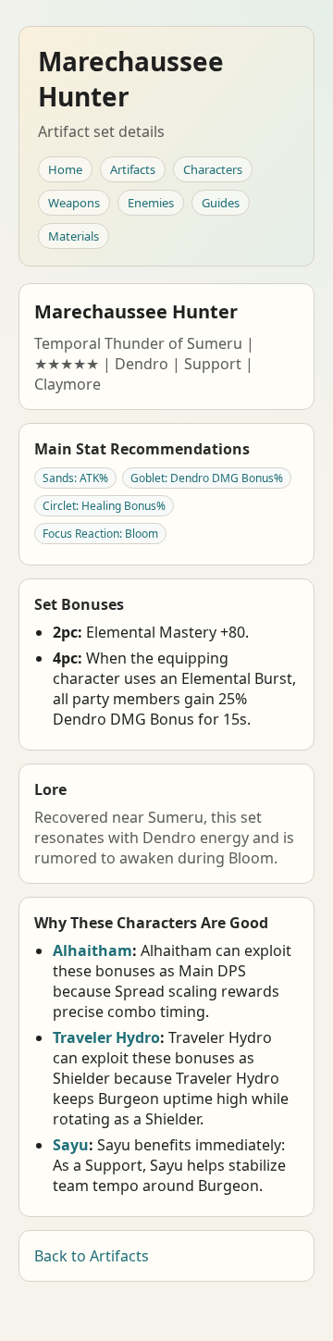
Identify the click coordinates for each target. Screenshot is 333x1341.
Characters (212, 169)
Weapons (74, 202)
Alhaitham (92, 950)
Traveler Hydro (106, 1037)
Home (65, 169)
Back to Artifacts (91, 1256)
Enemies (151, 202)
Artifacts (132, 169)
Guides (221, 202)
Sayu (71, 1145)
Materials (73, 236)
